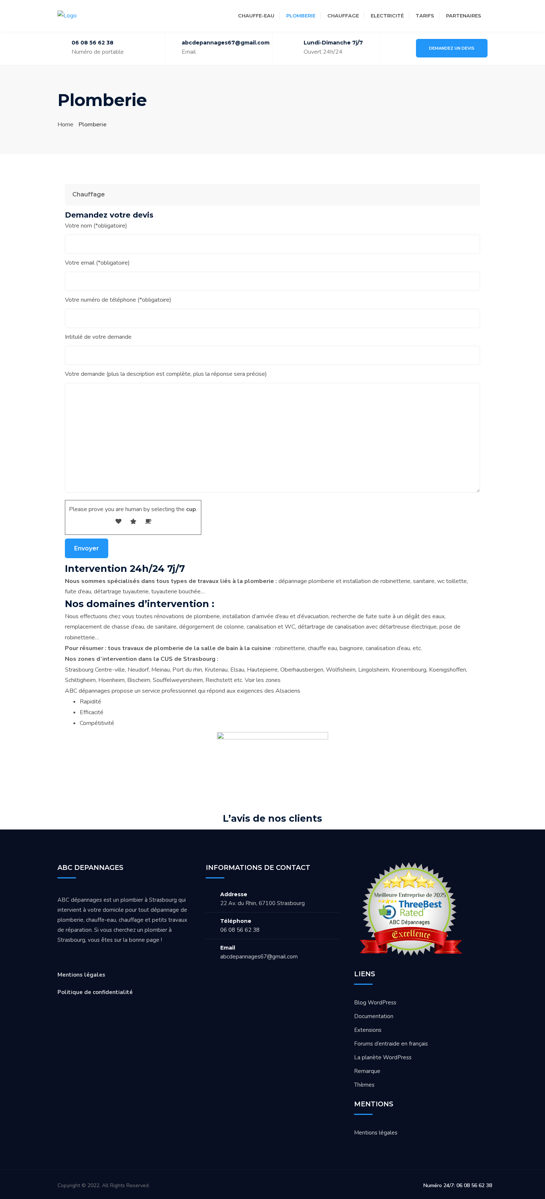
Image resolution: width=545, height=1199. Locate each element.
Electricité (387, 16)
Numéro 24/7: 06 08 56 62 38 (457, 1185)
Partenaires (463, 16)
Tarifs (425, 16)
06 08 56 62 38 (92, 42)
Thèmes (364, 1085)
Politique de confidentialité (95, 992)
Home (65, 124)
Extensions (368, 1030)
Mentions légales (81, 974)
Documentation (373, 1016)
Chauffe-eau (256, 16)
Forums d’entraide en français (391, 1043)
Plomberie (301, 16)
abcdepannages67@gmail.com (259, 956)
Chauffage (343, 16)
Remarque (367, 1071)
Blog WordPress (375, 1002)
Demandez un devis (452, 48)
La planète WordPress (383, 1057)
